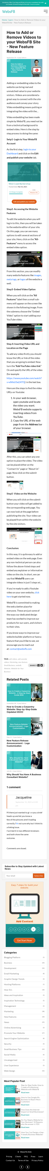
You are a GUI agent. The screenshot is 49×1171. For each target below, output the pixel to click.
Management (10, 1006)
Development (10, 968)
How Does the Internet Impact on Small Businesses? (33, 1111)
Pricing (9, 1156)
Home (4, 20)
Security (7, 1043)
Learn (10, 20)
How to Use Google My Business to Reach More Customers (30, 1099)
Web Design (9, 1071)
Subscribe (38, 876)
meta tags (12, 279)
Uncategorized (10, 1060)
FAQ (26, 1156)
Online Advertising (12, 1027)
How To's (8, 989)
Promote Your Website (14, 1033)
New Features (10, 1016)
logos (23, 279)
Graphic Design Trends (14, 979)
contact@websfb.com (21, 648)
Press (33, 1156)
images (37, 275)
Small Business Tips (12, 1049)
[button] (11, 929)
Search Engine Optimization (16, 1038)
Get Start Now (24, 940)
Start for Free (35, 12)
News (6, 1022)
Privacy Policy (37, 1160)
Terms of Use (23, 1160)
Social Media (9, 1054)
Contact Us (10, 1160)
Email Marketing (11, 973)
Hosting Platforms (12, 984)
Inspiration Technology (14, 1000)
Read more (25, 1092)
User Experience (11, 1065)
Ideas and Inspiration (13, 995)
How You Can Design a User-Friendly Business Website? (32, 1133)
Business (8, 962)
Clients (18, 1156)
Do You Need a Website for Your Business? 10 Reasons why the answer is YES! (32, 1122)
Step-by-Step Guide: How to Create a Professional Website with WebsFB (32, 1087)
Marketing (8, 1011)
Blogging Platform (12, 957)
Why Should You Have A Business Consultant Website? (24, 775)
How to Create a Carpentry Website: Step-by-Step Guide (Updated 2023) (22, 709)
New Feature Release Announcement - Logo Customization (18, 743)
